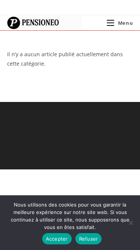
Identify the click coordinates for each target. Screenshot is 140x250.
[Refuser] (130, 222)
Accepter (57, 239)
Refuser (88, 239)
